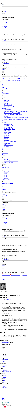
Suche (3, 200)
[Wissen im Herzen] (4, 408)
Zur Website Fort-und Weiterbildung (5, 63)
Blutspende (4, 12)
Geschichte (4, 386)
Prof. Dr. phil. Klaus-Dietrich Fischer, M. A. (9, 127)
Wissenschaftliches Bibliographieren (8, 160)
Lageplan (4, 382)
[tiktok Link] (2, 396)
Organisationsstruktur (5, 385)
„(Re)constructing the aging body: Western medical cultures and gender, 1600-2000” (13, 114)
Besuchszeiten (4, 11)
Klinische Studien (5, 365)
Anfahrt (4, 10)
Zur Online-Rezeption (4, 40)
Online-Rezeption (5, 360)
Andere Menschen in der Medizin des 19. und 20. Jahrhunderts (11, 161)
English (4, 209)
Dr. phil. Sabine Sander (6, 133)
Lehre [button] (2, 148)
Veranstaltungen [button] (3, 163)
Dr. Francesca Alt (6, 99)
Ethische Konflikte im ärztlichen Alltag (8, 162)
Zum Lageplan (1, 349)
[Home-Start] (2, 84)
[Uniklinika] (6, 403)
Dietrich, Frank (6, 173)
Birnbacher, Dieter (6, 172)
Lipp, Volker (5, 176)
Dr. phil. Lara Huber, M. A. (7, 103)
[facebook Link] (2, 395)
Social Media (4, 375)
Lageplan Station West (4, 27)
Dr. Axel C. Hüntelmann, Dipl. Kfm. (8, 124)
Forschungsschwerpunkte (6, 364)
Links (2, 196)
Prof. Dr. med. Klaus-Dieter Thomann (8, 145)
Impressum (3, 398)
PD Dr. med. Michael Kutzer (7, 131)
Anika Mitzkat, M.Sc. (6, 142)
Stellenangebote (4, 205)
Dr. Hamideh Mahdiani (6, 137)
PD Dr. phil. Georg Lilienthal (7, 132)
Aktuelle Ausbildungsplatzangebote (7, 371)
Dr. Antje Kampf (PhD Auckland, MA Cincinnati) (9, 129)
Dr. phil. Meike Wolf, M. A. (7, 143)
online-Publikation (9, 299)
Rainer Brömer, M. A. (6, 138)
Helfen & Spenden (5, 387)
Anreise (2, 25)
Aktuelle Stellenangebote (5, 370)
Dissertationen (5, 122)
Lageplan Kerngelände (4, 26)
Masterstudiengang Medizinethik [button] (5, 167)
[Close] (4, 97)
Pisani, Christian (6, 178)
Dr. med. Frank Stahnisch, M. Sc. (8, 105)
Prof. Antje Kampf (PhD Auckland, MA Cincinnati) (10, 141)
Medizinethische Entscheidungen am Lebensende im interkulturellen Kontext (12, 112)
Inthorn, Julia (5, 175)
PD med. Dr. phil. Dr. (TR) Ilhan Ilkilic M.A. (9, 128)
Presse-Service (4, 377)
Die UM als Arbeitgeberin (6, 369)
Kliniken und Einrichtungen (6, 359)
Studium (4, 366)
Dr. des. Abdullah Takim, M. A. (7, 130)
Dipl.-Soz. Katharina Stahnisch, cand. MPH (9, 106)
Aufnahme (4, 361)
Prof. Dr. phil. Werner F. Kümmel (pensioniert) (9, 104)
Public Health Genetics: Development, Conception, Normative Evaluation (12, 113)
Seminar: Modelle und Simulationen (8, 158)
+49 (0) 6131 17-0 (5, 22)
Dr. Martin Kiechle (6, 136)
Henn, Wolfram (6, 174)
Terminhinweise (4, 380)
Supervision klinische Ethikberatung (5, 195)
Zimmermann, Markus (6, 171)
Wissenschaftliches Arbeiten (7, 159)
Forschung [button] (3, 96)
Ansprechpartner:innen (5, 376)
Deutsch (4, 208)
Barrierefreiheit (3, 399)
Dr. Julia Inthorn (6, 101)
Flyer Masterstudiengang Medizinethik (6, 342)
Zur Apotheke (3, 70)
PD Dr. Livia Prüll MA (6, 147)
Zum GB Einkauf (3, 69)
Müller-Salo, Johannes (6, 177)
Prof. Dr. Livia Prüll (6, 135)
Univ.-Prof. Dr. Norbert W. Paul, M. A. (8, 100)
